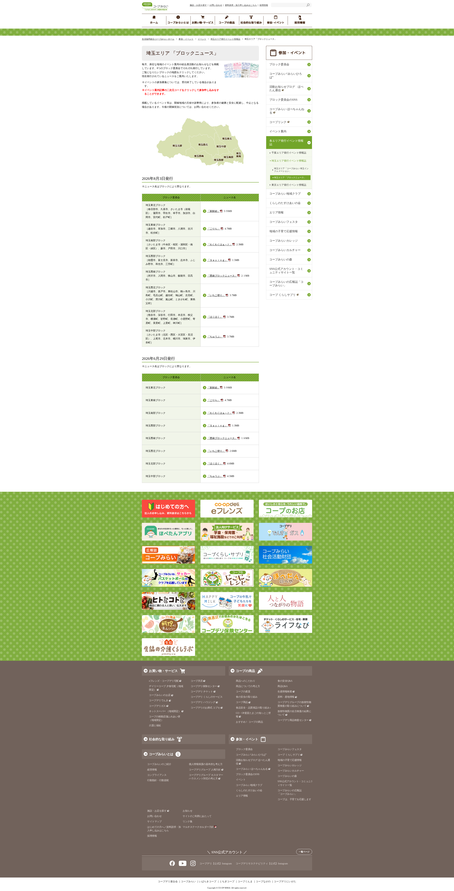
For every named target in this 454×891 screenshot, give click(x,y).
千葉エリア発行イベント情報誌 (289, 152)
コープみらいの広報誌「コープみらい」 (286, 283)
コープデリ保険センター (204, 686)
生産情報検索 (285, 691)
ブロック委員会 (279, 64)
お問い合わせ (215, 5)
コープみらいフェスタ (283, 221)
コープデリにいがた (285, 881)
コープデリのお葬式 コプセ (205, 707)
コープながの (263, 881)
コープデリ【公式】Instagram (216, 863)
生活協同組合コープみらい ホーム (158, 39)
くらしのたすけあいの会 (285, 203)
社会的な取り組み (162, 739)
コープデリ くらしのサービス (206, 697)
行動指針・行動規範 (158, 780)
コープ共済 (197, 681)
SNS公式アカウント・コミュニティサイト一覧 (286, 270)
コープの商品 (245, 671)
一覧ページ (304, 852)
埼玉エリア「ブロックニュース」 (290, 177)
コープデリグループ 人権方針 (205, 769)
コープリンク (277, 122)
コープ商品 (242, 702)
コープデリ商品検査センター (293, 720)
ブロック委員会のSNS (283, 99)
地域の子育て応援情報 (283, 231)
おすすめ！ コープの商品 (249, 722)
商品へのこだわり (245, 681)
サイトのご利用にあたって (197, 816)
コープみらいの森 (280, 259)
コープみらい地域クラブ (285, 193)
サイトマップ (154, 821)
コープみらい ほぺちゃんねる (286, 111)
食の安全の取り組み (247, 697)
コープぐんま (245, 881)
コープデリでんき (158, 700)
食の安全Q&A (285, 681)
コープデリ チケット (202, 691)
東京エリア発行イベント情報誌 (289, 185)
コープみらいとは (161, 754)
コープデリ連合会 (168, 881)
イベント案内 (277, 131)
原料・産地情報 (286, 697)
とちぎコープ (227, 881)
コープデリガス (157, 706)
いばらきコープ (207, 881)
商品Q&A (283, 686)
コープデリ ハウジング (203, 702)
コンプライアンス (156, 775)
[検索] (308, 5)
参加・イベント (186, 39)
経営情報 (152, 769)
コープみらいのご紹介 (159, 764)
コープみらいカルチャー (285, 250)
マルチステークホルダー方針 (198, 827)
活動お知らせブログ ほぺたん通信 (286, 88)
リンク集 (187, 821)
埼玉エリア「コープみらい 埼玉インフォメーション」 (291, 169)
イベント (202, 39)
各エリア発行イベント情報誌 (286, 142)
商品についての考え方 (248, 686)
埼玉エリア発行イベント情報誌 (225, 39)
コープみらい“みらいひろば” (285, 75)
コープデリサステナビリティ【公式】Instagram (262, 863)
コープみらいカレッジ (283, 240)
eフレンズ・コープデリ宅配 (164, 681)
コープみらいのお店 (160, 695)
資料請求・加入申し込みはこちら (241, 5)
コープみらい (188, 881)
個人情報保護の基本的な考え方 (205, 764)
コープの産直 (243, 691)
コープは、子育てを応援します (294, 799)
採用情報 (263, 5)
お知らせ (187, 811)
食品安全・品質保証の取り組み (252, 707)
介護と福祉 (155, 725)
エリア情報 (276, 212)
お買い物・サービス (163, 671)
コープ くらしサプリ (282, 294)
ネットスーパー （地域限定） (165, 711)
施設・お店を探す (198, 5)
